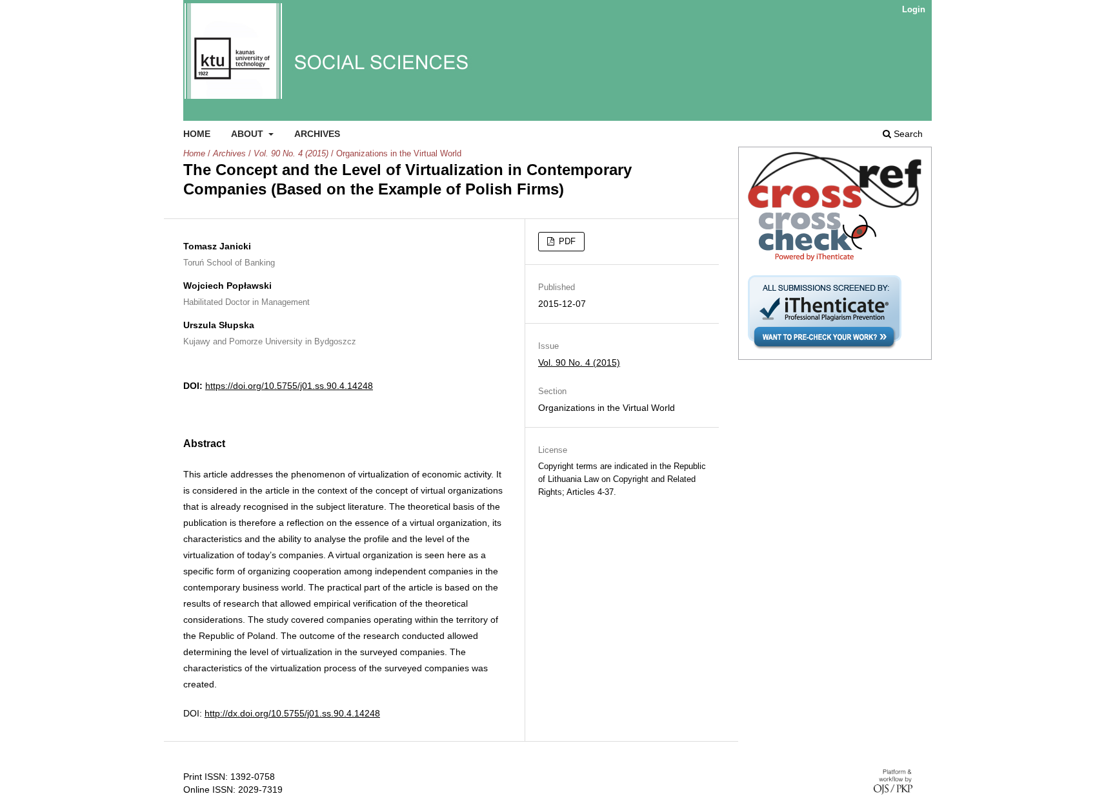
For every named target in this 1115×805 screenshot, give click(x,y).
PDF (566, 241)
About (248, 134)
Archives (317, 134)
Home (196, 134)
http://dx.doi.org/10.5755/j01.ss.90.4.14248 (292, 713)
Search (907, 134)
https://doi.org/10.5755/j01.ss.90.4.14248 (289, 386)
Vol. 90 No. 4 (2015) (291, 153)
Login (913, 9)
